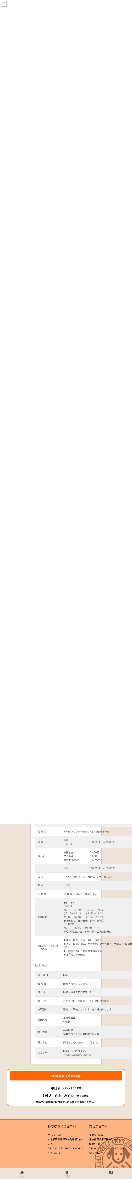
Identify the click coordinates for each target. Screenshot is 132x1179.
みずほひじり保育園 (62, 1126)
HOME (21, 1176)
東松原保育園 (98, 1126)
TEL (111, 1176)
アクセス (66, 1176)
